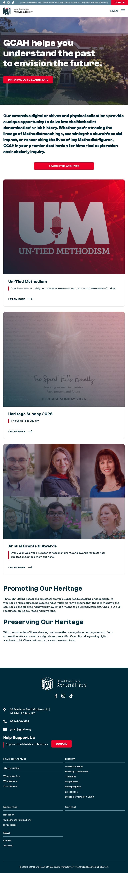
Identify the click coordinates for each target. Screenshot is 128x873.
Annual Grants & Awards (32, 546)
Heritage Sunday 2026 (30, 414)
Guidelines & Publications (17, 820)
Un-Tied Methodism (27, 281)
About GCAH (11, 768)
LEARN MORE (17, 431)
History (70, 758)
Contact (70, 807)
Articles (7, 845)
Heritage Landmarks (76, 771)
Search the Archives (64, 166)
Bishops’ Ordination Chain (79, 797)
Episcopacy (71, 792)
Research (8, 815)
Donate (119, 2)
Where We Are (11, 776)
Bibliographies (73, 786)
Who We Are (10, 781)
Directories (9, 825)
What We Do (10, 786)
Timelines (70, 776)
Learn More (17, 299)
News (6, 832)
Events (7, 840)
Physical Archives (14, 758)
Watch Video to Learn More (28, 79)
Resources (10, 807)
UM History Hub (74, 766)
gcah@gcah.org (20, 729)
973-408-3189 (19, 721)
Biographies (71, 781)
